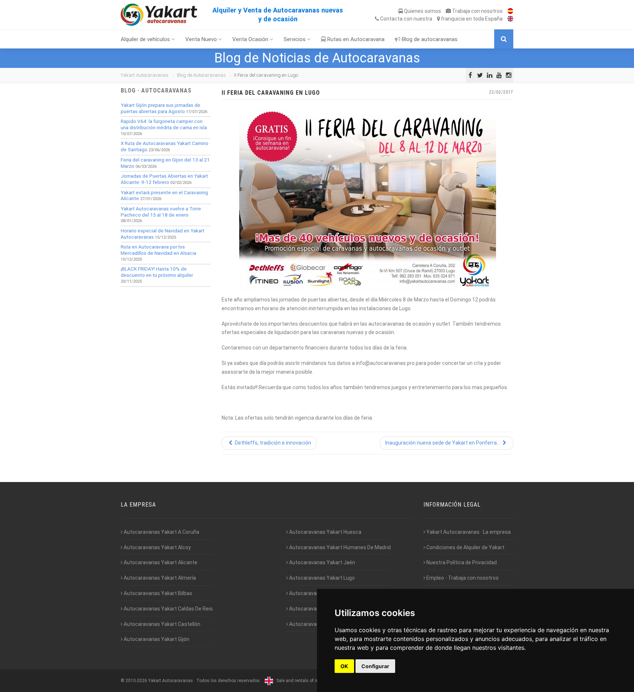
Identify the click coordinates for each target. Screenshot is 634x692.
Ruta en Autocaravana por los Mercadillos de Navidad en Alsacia (158, 250)
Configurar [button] (375, 666)
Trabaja (477, 11)
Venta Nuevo (201, 39)
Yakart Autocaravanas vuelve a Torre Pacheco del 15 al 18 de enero (161, 212)
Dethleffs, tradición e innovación (272, 443)
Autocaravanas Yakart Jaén (321, 562)
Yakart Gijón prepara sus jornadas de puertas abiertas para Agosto (160, 108)
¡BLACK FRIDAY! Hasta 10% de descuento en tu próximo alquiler (157, 272)
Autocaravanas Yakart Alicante (160, 562)
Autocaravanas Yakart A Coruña (161, 532)
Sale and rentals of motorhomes (308, 680)
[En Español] (508, 11)
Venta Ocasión (251, 39)
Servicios (295, 39)
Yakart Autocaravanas (144, 75)
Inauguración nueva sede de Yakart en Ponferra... (443, 443)
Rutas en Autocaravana (355, 39)
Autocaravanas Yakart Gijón (156, 639)
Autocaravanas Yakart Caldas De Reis (168, 609)
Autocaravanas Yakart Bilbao (157, 593)
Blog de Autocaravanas (201, 75)
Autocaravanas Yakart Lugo (321, 578)
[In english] (508, 19)
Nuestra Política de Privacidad (461, 562)
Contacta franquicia (441, 19)
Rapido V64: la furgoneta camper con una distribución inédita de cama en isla (164, 124)
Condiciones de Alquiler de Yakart (464, 547)
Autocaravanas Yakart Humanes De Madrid (339, 547)
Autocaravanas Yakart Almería (159, 578)
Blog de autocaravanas (429, 39)
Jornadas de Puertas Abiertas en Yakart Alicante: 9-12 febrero (164, 179)
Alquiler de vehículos (146, 39)
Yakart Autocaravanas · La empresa (468, 532)
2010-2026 (136, 680)
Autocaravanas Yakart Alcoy (157, 547)
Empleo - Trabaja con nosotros (462, 578)
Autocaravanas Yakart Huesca (324, 532)
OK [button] (344, 666)
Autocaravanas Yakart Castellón (161, 624)
